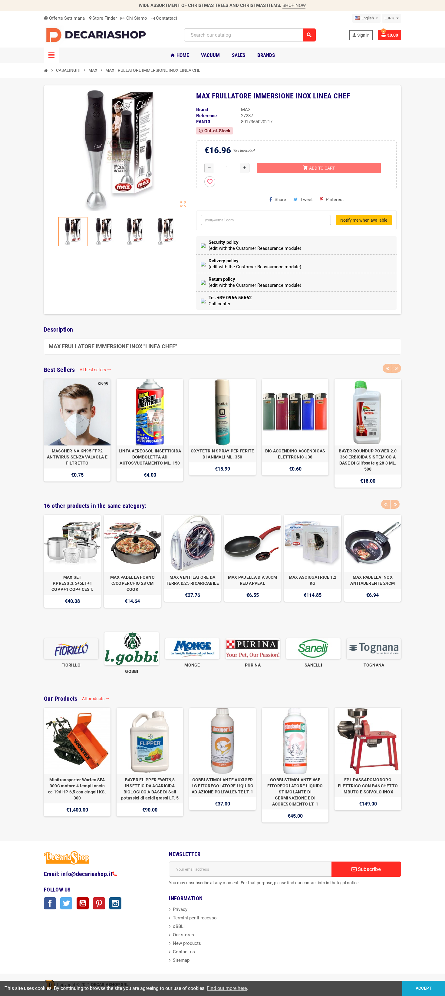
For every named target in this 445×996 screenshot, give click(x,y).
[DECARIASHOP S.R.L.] (97, 35)
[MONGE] (192, 648)
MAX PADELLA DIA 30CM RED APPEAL (252, 580)
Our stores (183, 935)
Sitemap (181, 960)
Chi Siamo (136, 18)
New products (187, 943)
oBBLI (179, 926)
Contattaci (166, 18)
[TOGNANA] (374, 648)
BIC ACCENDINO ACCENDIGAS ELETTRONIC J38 (295, 453)
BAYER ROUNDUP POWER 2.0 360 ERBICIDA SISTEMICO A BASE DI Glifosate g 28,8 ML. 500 (368, 460)
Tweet (306, 199)
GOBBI (131, 671)
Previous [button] (387, 368)
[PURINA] (253, 648)
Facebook (50, 903)
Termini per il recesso (195, 918)
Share (280, 199)
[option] (77, 433)
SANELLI (313, 665)
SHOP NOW (293, 5)
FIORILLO (71, 665)
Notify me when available (363, 220)
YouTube (83, 903)
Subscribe (369, 869)
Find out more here (227, 988)
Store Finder (102, 18)
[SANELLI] (313, 648)
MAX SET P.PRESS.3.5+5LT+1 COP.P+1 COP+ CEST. (72, 583)
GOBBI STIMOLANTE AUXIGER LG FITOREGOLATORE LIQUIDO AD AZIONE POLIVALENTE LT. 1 (223, 785)
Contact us (184, 952)
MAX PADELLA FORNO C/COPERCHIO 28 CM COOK (132, 583)
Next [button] (396, 368)
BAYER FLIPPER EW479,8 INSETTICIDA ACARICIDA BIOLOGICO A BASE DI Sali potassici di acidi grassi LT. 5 (150, 788)
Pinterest (335, 199)
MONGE (192, 665)
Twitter (66, 903)
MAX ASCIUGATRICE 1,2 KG (313, 580)
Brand (202, 109)
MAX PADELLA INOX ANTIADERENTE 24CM (372, 580)
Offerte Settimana (64, 18)
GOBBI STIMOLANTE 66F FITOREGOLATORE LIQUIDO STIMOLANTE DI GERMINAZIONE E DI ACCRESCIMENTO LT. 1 (295, 791)
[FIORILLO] (71, 648)
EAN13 (203, 121)
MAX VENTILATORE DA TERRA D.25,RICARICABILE (192, 580)
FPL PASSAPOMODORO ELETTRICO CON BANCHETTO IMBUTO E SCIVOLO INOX (368, 785)
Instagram (115, 903)
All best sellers (95, 369)
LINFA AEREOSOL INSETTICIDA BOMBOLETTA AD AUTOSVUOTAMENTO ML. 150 (150, 456)
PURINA (253, 665)
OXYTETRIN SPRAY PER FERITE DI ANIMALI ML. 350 (222, 453)
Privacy (180, 909)
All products (96, 698)
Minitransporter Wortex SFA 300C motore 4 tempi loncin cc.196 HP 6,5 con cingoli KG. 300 (77, 788)
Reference (206, 115)
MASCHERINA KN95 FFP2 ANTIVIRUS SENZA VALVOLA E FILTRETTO (77, 456)
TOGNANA (374, 665)
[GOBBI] (131, 648)
